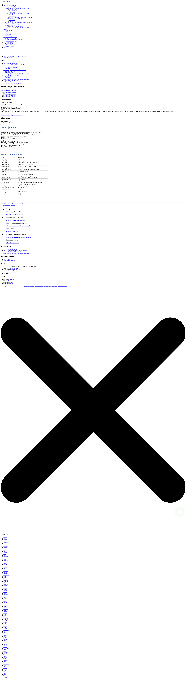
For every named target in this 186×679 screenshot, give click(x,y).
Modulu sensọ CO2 (10, 25)
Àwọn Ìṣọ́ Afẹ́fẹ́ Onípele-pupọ (13, 6)
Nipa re (5, 29)
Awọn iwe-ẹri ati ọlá (11, 33)
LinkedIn (11, 282)
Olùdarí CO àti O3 (12, 231)
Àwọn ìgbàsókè (10, 46)
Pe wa (4, 47)
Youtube (11, 283)
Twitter (9, 280)
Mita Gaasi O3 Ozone (12, 243)
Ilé (4, 4)
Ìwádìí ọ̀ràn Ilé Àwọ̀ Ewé (9, 260)
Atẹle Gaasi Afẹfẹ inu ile (9, 205)
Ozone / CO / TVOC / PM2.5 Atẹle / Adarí (13, 251)
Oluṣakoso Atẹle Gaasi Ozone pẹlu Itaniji (18, 237)
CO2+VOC (12, 12)
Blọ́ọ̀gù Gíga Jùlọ (53, 286)
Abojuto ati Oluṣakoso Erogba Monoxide (13, 203)
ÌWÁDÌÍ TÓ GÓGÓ (62, 286)
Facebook (11, 279)
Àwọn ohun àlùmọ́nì (8, 42)
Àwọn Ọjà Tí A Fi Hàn (35, 286)
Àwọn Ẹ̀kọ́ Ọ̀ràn (10, 43)
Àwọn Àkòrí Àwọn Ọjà (11, 41)
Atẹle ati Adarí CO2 (14, 9)
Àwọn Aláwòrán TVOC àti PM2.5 (14, 18)
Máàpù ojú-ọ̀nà (44, 286)
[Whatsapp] (179, 511)
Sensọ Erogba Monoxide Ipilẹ (15, 214)
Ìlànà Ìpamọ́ (27, 286)
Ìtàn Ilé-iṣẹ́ (8, 34)
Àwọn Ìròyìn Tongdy (11, 38)
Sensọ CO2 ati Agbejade (15, 10)
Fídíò (7, 35)
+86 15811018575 (15, 269)
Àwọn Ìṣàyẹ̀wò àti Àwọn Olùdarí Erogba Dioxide (17, 8)
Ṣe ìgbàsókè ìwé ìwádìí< (16, 115)
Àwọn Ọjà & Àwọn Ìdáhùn (9, 5)
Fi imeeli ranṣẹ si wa (5, 115)
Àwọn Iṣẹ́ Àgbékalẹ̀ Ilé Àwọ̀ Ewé (14, 39)
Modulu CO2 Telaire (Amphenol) (17, 26)
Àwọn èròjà (12, 20)
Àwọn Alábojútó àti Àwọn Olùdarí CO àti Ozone (17, 13)
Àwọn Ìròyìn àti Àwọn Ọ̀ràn (10, 37)
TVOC (11, 21)
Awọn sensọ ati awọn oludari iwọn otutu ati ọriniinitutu (19, 22)
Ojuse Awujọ (9, 31)
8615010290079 (12, 272)
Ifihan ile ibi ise (9, 30)
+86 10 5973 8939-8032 (12, 268)
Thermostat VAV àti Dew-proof (13, 24)
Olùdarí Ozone (12, 16)
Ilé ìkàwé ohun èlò (10, 44)
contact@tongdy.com (11, 270)
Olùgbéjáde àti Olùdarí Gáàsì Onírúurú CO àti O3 (20, 17)
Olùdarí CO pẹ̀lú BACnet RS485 (16, 220)
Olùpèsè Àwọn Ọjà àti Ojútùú (10, 55)
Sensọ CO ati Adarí (13, 14)
